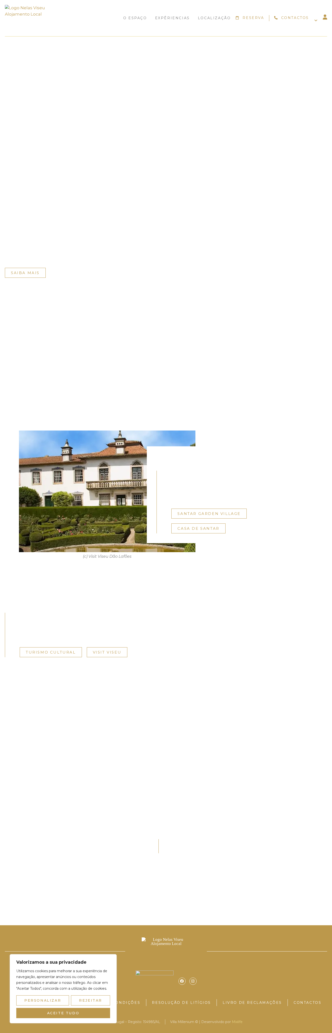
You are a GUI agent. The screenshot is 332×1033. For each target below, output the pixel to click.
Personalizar (42, 1000)
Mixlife (237, 1022)
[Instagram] (193, 981)
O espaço (135, 18)
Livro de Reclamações (252, 1002)
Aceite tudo (63, 1013)
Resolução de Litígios (181, 1002)
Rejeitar (90, 1000)
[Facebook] (182, 981)
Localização (214, 18)
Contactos (307, 1002)
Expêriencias (172, 18)
